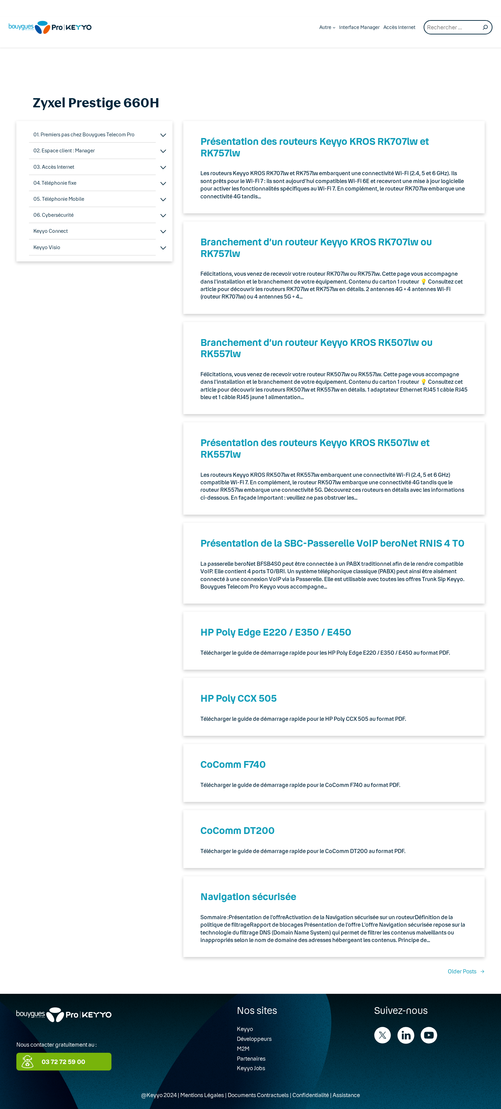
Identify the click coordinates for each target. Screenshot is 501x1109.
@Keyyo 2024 (159, 1095)
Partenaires (251, 1058)
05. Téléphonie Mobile (58, 199)
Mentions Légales (202, 1095)
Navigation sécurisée (248, 896)
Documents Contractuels (258, 1095)
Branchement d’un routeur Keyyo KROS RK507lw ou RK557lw (316, 348)
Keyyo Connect (50, 231)
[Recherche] (485, 27)
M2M (243, 1048)
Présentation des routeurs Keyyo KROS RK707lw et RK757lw (314, 146)
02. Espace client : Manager (64, 150)
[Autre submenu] (334, 27)
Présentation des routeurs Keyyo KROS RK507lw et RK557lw (314, 448)
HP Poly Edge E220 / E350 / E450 (275, 632)
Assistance (346, 1095)
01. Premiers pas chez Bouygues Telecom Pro (84, 134)
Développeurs (254, 1038)
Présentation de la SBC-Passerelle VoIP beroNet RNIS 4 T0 (332, 543)
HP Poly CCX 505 (238, 698)
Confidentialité (310, 1095)
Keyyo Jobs (251, 1068)
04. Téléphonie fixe (54, 183)
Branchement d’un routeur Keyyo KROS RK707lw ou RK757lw (316, 247)
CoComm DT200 (237, 830)
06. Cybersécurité (53, 215)
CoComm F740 (233, 764)
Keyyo (245, 1029)
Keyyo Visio (46, 247)
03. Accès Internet (53, 167)
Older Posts (466, 971)
